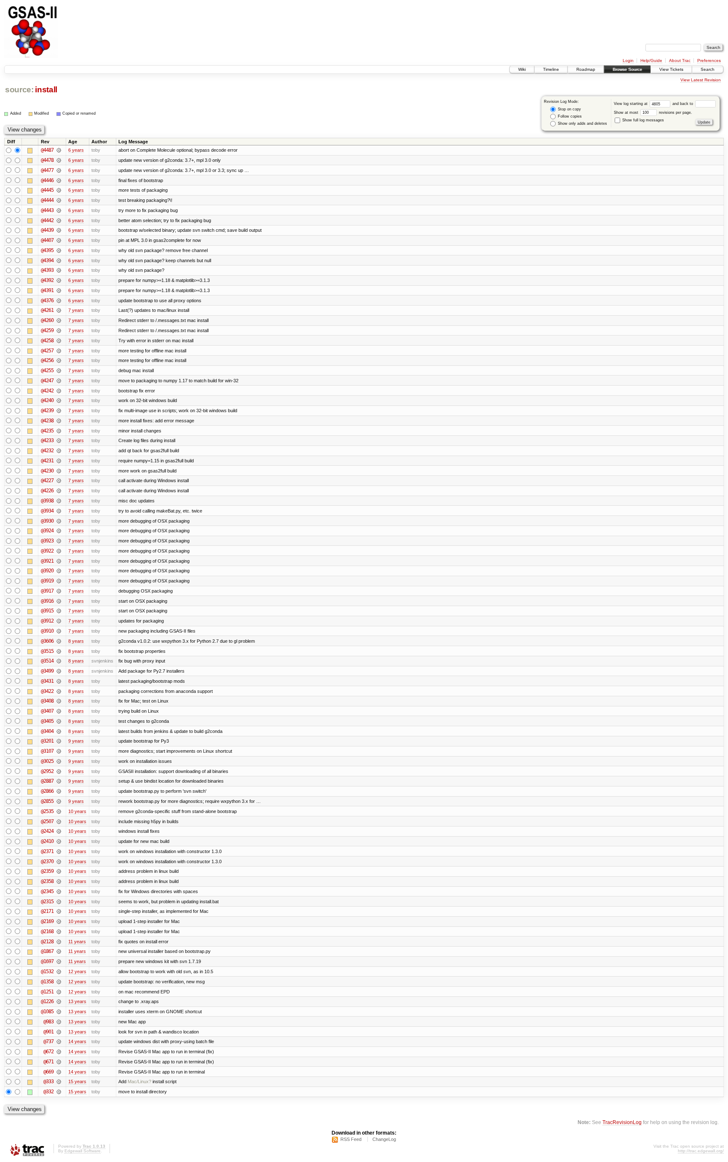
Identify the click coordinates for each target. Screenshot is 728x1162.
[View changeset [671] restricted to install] (58, 1062)
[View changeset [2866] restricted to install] (58, 791)
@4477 (47, 170)
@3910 (47, 631)
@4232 (47, 451)
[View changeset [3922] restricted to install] (58, 551)
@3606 (47, 641)
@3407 (47, 711)
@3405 (47, 721)
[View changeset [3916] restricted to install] (58, 601)
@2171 (47, 911)
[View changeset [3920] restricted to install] (58, 571)
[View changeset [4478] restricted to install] (58, 160)
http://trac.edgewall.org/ (701, 1151)
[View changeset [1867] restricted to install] (58, 951)
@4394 (47, 260)
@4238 (47, 421)
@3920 (47, 571)
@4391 (47, 290)
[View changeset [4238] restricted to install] (58, 421)
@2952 (47, 771)
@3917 (47, 591)
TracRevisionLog (622, 1122)
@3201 (47, 741)
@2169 (47, 921)
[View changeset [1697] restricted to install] (58, 961)
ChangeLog (384, 1139)
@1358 (47, 982)
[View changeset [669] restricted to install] (58, 1072)
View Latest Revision (700, 80)
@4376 (47, 300)
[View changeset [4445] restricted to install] (58, 190)
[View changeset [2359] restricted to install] (58, 871)
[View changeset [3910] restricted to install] (58, 631)
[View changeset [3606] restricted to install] (58, 641)
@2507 (47, 821)
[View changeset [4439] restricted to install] (58, 230)
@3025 (47, 761)
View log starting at (631, 104)
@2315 (47, 901)
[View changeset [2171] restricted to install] (58, 911)
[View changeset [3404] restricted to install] (58, 731)
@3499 (47, 671)
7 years (76, 310)
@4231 (47, 461)
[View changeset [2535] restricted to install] (58, 811)
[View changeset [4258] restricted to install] (58, 341)
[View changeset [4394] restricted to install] (58, 260)
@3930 (47, 521)
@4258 (47, 341)
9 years (76, 740)
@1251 (47, 992)
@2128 (47, 942)
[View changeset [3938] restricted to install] (58, 501)
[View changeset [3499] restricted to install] (58, 671)
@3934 (47, 511)
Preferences (709, 60)
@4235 (47, 431)
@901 (48, 1032)
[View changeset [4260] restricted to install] (58, 320)
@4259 (47, 330)
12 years (77, 971)
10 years (77, 811)
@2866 (47, 791)
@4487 (47, 150)
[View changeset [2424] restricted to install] (58, 831)
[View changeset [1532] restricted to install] (58, 971)
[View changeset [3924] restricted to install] (58, 531)
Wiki (522, 69)
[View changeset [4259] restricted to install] (58, 330)
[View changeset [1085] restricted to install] (58, 1011)
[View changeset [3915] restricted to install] (58, 611)
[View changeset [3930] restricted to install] (58, 521)
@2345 (47, 891)
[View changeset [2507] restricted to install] (58, 821)
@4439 (47, 230)
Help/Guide (651, 60)
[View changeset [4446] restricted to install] (58, 180)
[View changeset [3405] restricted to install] (58, 721)
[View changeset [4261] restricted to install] (58, 310)
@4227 (47, 480)
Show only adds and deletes (582, 123)
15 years (77, 1081)
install (46, 89)
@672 (48, 1052)
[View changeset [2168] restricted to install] (58, 931)
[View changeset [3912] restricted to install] (58, 621)
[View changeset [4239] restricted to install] (58, 410)
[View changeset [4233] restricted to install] (58, 440)
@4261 (47, 310)
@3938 (47, 501)
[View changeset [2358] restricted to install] (58, 881)
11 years (77, 941)
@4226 (47, 491)
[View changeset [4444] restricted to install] (58, 200)
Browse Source (627, 69)
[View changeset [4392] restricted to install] (58, 280)
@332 (48, 1092)
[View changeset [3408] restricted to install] (58, 701)
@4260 (47, 320)
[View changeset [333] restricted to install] (58, 1081)
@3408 (47, 701)
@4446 (47, 180)
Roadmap (585, 69)
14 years (77, 1041)
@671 (48, 1062)
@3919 (47, 581)
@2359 (47, 871)
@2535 (47, 811)
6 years (76, 150)
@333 (48, 1081)
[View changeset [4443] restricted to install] (58, 210)
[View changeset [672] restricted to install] (58, 1052)
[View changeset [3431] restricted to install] (58, 681)
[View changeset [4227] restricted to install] (58, 480)
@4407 (47, 240)
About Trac (680, 60)
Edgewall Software (82, 1151)
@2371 (47, 851)
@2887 (47, 781)
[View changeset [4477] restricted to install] (58, 170)
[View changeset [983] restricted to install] (58, 1022)
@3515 (47, 651)
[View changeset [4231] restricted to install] (58, 461)
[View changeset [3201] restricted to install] (58, 741)
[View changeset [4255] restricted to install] (58, 370)
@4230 (47, 471)
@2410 (47, 841)
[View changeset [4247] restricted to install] (58, 381)
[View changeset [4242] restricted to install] (58, 391)
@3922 (47, 551)
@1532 (47, 971)
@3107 (47, 751)
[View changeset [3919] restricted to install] (58, 581)
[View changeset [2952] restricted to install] (58, 771)
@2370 (47, 861)
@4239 (47, 410)
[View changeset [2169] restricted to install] (58, 921)
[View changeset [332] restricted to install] (58, 1092)
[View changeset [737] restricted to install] (58, 1041)
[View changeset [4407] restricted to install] (58, 240)
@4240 (47, 400)
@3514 (47, 661)
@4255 (47, 370)
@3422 (47, 691)
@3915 (47, 611)
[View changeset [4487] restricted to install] (58, 150)
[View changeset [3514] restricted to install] (58, 661)
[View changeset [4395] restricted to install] (58, 250)
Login (628, 60)
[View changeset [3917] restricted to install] (58, 591)
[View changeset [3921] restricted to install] (58, 561)
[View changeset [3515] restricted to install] (58, 651)
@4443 (47, 210)
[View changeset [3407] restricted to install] (58, 711)
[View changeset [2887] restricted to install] (58, 781)
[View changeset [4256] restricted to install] (58, 360)
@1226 (47, 1001)
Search (708, 69)
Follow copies (569, 116)
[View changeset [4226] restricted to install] (58, 491)
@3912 (47, 621)
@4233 (47, 440)
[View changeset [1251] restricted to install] (58, 992)
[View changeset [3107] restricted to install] (58, 751)
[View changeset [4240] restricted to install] (58, 400)
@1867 (47, 951)
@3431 (47, 681)
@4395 (47, 250)
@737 (48, 1041)
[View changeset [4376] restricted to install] (58, 300)
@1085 (47, 1011)
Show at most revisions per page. (653, 112)
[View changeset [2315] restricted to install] (58, 901)
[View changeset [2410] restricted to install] (58, 841)
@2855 (47, 801)
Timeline (551, 69)
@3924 (47, 531)
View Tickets (671, 69)
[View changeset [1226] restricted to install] (58, 1001)
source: (19, 89)
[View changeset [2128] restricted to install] (58, 942)
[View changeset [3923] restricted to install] (58, 541)
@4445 (47, 190)
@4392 (47, 280)
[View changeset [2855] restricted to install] (58, 801)
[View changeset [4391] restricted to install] (58, 290)
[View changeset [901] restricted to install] (58, 1032)
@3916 (47, 601)
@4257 (47, 351)
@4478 (47, 160)
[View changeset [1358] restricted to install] (58, 982)
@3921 (47, 561)
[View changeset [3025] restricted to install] (58, 761)
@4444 (47, 200)
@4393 (47, 270)
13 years (77, 1001)
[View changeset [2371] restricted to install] (58, 851)
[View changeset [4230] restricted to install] (58, 471)
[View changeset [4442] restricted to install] (58, 220)
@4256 (47, 360)
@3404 (47, 731)
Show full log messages (642, 120)
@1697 (47, 961)
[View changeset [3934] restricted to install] (58, 511)
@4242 (47, 391)
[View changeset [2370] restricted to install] (58, 861)
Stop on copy (569, 109)
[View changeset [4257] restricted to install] (58, 351)
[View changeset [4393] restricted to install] (58, 270)
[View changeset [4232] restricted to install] (58, 451)
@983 (48, 1022)
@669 (48, 1072)
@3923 (47, 541)
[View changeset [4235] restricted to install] (58, 431)
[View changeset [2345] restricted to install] (58, 891)
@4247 (47, 381)
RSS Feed (350, 1139)
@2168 (47, 931)
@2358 (47, 881)
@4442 (47, 220)
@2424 (47, 831)
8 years (76, 641)
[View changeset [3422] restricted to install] (58, 691)
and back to (683, 104)
